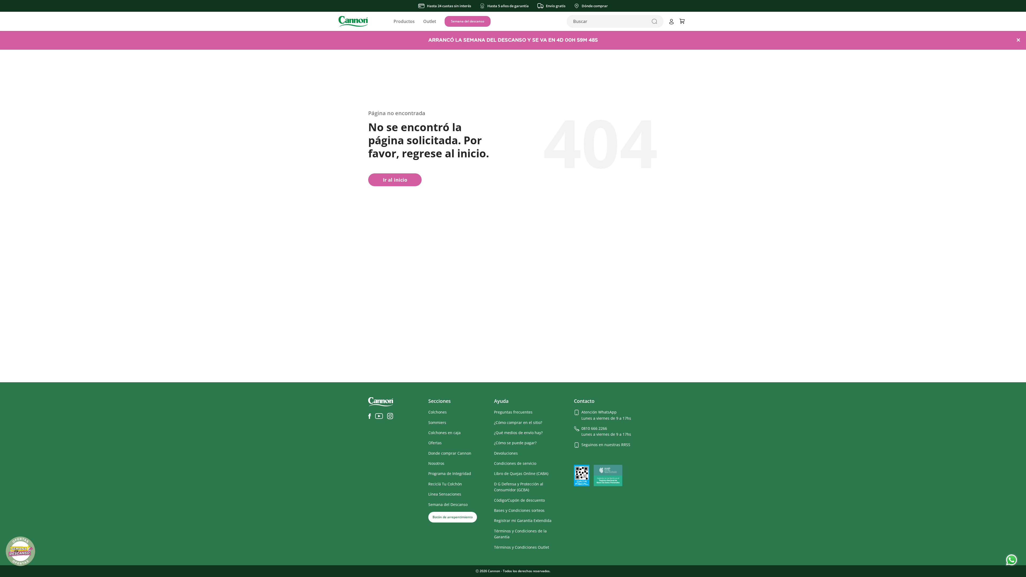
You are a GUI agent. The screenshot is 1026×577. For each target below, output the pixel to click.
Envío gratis (555, 6)
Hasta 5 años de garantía (508, 6)
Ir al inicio (395, 180)
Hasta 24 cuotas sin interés (449, 6)
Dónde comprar (595, 6)
